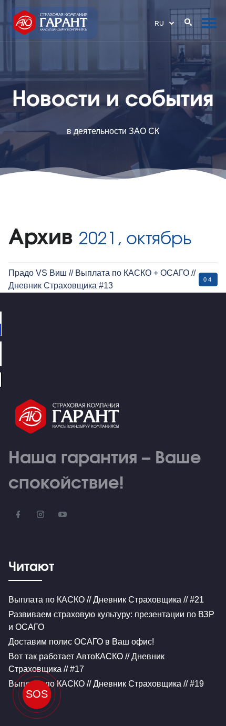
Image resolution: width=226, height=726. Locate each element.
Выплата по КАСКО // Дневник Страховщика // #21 (106, 599)
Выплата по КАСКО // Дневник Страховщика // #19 (106, 683)
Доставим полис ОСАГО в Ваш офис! (81, 641)
